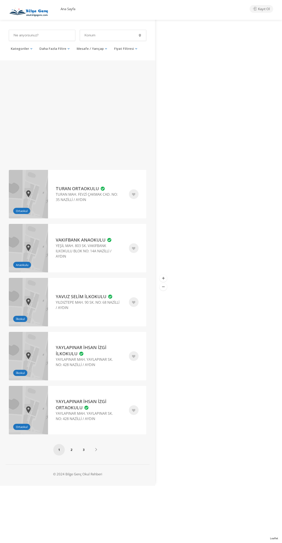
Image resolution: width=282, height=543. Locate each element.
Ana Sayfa (68, 9)
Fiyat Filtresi (124, 48)
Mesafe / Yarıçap (90, 48)
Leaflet (274, 538)
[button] (163, 278)
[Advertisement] (41, 121)
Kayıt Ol (263, 9)
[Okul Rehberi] (29, 11)
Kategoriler (20, 48)
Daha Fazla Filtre (52, 48)
